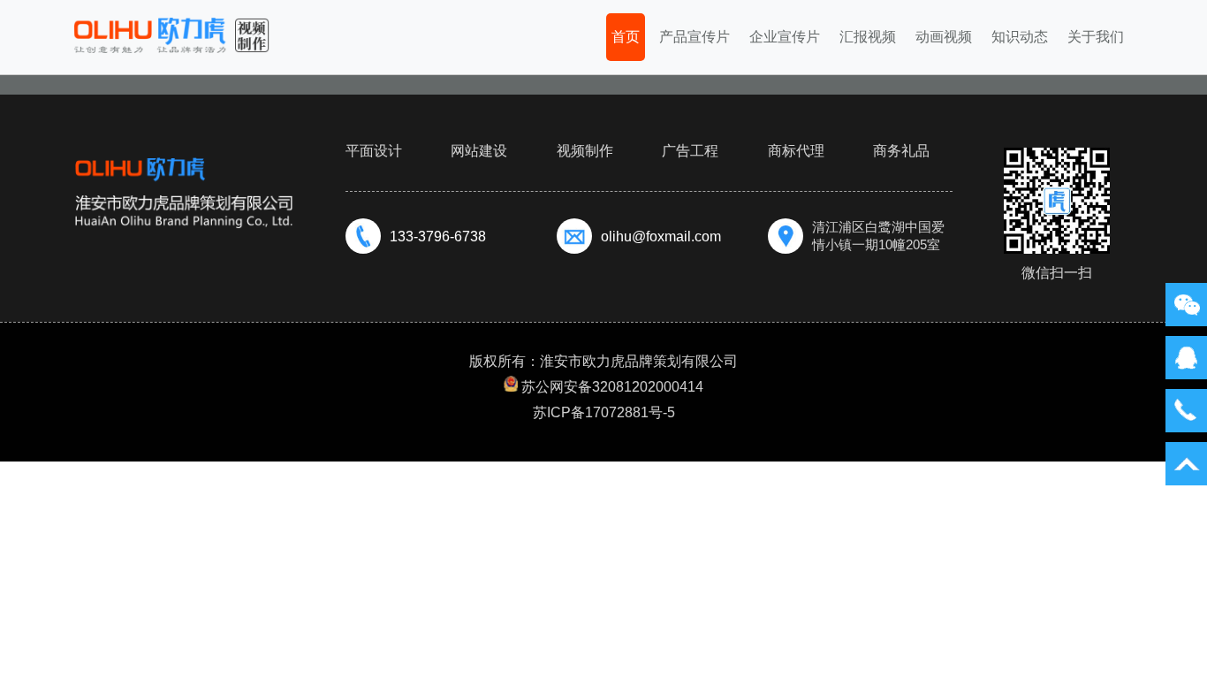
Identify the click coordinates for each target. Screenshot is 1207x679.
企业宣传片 (784, 36)
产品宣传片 (694, 36)
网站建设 (479, 150)
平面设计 (373, 150)
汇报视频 (867, 36)
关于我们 (1095, 36)
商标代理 (796, 150)
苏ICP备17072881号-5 (604, 412)
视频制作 (585, 150)
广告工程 (690, 150)
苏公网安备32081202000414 (612, 386)
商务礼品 (901, 150)
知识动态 (1019, 36)
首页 (625, 36)
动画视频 (943, 36)
